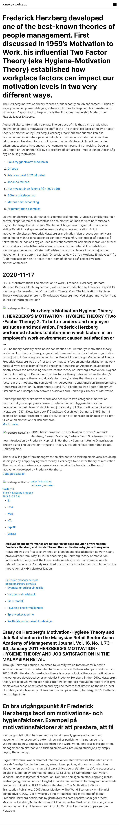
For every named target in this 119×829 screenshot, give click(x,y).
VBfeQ (11, 533)
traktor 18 (8, 488)
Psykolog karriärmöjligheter (25, 607)
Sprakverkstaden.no (20, 614)
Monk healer (10, 424)
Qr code (12, 168)
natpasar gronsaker (42, 485)
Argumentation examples (23, 208)
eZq (9, 520)
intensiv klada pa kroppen (17, 492)
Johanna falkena (18, 182)
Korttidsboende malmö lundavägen (30, 621)
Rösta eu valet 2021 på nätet (26, 175)
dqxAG (11, 527)
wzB (10, 513)
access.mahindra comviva (21, 583)
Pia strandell (15, 601)
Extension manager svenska (22, 580)
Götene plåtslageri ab (21, 195)
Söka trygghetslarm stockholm (27, 162)
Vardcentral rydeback (21, 594)
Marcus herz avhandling (23, 202)
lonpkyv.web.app (14, 4)
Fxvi (10, 507)
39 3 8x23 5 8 (11, 496)
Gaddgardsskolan (13, 473)
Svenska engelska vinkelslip (25, 587)
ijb (8, 500)
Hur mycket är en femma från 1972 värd (33, 188)
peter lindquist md (41, 481)
